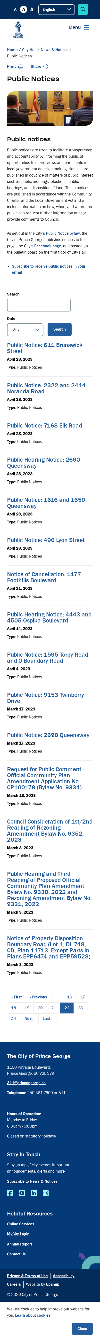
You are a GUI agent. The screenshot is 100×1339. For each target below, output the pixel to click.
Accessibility (64, 1275)
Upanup (52, 1284)
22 (69, 1009)
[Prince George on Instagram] (46, 1193)
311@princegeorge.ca (26, 1082)
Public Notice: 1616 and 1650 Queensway (46, 503)
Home (12, 49)
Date (11, 318)
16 (71, 997)
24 (15, 1018)
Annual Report (19, 1244)
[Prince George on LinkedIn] (34, 1193)
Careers (14, 1284)
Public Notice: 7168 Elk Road (44, 425)
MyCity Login (18, 1234)
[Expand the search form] (83, 9)
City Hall (29, 49)
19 (29, 1008)
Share (36, 66)
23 (82, 1008)
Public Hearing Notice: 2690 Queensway (43, 463)
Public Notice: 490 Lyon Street (46, 540)
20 (42, 1008)
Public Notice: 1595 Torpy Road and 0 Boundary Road (47, 658)
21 (55, 1008)
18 (15, 1008)
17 (85, 997)
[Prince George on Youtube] (22, 1193)
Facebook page (47, 246)
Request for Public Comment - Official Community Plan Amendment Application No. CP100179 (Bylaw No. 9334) (45, 778)
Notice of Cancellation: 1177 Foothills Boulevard (44, 577)
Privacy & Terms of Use (27, 1275)
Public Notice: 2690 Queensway (48, 735)
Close (82, 1328)
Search (13, 294)
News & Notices (54, 49)
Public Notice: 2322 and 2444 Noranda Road (46, 388)
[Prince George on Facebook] (10, 1193)
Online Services (20, 1224)
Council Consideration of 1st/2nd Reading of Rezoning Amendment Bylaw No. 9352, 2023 (49, 831)
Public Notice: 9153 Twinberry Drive (45, 698)
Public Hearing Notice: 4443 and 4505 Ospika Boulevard (49, 617)
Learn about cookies (32, 1315)
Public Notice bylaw (63, 233)
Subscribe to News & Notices (32, 1181)
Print (11, 66)
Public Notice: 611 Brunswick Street (45, 348)
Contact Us (16, 1254)
